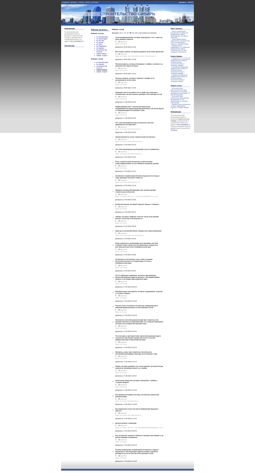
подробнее (123, 41)
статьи (81, 2)
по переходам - (102, 39)
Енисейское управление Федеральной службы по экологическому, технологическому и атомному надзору (179, 70)
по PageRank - (101, 46)
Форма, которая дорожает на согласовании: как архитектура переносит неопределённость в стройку (139, 367)
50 (133, 33)
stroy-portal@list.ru (77, 41)
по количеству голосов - (101, 51)
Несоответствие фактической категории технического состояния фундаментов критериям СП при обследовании (180, 92)
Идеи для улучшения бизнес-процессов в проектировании (138, 231)
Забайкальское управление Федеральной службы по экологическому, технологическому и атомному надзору (180, 62)
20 (128, 33)
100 (136, 33)
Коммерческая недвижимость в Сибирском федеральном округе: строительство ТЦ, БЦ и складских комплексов (180, 49)
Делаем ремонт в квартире (126, 423)
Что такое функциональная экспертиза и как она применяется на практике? (134, 124)
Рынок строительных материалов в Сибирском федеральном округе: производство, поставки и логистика (179, 34)
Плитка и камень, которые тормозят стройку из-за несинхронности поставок (135, 79)
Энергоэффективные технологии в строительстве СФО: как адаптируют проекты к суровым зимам (180, 41)
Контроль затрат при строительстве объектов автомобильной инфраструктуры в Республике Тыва (136, 353)
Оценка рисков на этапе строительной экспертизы (135, 137)
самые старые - (102, 55)
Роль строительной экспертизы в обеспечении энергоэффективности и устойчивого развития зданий (136, 162)
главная (65, 2)
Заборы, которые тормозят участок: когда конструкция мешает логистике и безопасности (137, 217)
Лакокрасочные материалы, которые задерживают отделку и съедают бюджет (181, 106)
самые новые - (101, 54)
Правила (174, 130)
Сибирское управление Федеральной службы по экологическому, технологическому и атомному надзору (179, 78)
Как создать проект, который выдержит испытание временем (139, 52)
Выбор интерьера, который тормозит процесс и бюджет (137, 204)
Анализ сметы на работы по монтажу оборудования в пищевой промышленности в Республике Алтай (136, 307)
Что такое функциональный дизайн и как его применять (137, 149)
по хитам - (100, 42)
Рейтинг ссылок (97, 33)
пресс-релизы (92, 2)
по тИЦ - (99, 44)
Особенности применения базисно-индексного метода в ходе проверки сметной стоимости (137, 177)
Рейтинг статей (97, 59)
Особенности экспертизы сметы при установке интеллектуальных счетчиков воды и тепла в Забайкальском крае (134, 261)
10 (125, 33)
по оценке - (100, 48)
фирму (190, 2)
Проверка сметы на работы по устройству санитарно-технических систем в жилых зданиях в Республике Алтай (138, 93)
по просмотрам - (102, 37)
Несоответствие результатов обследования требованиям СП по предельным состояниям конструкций (180, 100)
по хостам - (100, 41)
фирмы (73, 2)
